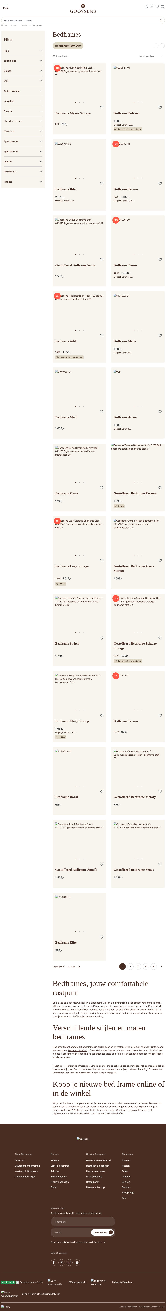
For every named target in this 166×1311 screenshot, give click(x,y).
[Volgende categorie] (162, 45)
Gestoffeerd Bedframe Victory (135, 797)
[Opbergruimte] (23, 91)
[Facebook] (54, 1262)
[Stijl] (23, 81)
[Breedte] (23, 111)
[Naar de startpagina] (83, 8)
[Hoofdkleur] (23, 172)
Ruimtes (55, 1171)
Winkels (55, 1160)
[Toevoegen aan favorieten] (101, 107)
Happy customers (95, 1171)
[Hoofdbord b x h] (23, 121)
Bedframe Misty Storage (72, 721)
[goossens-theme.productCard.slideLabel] (75, 102)
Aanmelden (100, 1232)
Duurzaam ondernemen (27, 1165)
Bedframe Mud (66, 417)
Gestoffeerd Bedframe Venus (75, 265)
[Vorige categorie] (156, 45)
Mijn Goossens (94, 1176)
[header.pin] (146, 6)
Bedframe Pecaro (126, 189)
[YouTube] (77, 1262)
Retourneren (92, 1181)
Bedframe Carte (66, 493)
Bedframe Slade (125, 341)
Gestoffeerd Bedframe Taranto (135, 493)
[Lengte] (23, 161)
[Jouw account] (151, 6)
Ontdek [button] (55, 1154)
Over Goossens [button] (23, 1154)
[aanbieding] (23, 61)
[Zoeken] (161, 20)
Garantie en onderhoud (98, 1160)
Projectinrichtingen (25, 1176)
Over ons (20, 1160)
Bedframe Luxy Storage (72, 566)
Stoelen (126, 1160)
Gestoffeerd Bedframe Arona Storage (134, 568)
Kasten (126, 1165)
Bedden (126, 1187)
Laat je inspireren (60, 1165)
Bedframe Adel (65, 341)
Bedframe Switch (67, 643)
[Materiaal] (23, 131)
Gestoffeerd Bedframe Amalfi (76, 869)
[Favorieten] (157, 7)
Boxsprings (128, 1192)
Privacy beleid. (99, 1242)
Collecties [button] (127, 1154)
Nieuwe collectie (60, 1181)
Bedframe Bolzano (126, 113)
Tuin (124, 1198)
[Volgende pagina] (161, 966)
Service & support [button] (96, 1154)
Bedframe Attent (125, 417)
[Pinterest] (61, 1262)
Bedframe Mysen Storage (73, 113)
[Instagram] (69, 1262)
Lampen (126, 1176)
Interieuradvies (59, 1176)
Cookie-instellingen (128, 1306)
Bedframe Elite (66, 942)
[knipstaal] (23, 101)
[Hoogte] (23, 182)
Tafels (125, 1171)
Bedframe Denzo (125, 265)
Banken (126, 1181)
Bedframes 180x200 (68, 45)
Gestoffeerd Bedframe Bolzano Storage (135, 646)
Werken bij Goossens (26, 1171)
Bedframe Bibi (65, 189)
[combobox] (79, 20)
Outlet (54, 1187)
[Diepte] (23, 71)
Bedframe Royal (66, 797)
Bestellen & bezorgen (97, 1165)
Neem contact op (95, 1187)
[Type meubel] (23, 141)
